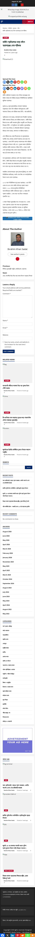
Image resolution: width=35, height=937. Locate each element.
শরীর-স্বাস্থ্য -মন (6, 713)
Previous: (14, 267)
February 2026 (8, 553)
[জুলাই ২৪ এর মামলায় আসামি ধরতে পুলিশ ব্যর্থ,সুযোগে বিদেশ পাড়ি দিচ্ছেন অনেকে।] (17, 833)
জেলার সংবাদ (6, 656)
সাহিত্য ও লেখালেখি (7, 721)
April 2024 (6, 605)
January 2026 (7, 558)
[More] (25, 82)
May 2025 (6, 566)
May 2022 (6, 614)
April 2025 (6, 570)
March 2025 (7, 575)
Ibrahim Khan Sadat (10, 50)
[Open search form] (19, 21)
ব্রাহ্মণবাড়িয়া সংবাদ (7, 691)
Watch (30, 22)
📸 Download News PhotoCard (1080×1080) (17, 218)
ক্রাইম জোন (5, 639)
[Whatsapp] (22, 82)
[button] (2, 21)
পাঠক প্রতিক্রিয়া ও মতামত (9, 669)
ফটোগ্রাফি (5, 678)
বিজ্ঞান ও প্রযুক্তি (7, 682)
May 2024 (6, 601)
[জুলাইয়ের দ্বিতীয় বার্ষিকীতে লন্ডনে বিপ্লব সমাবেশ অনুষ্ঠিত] (17, 437)
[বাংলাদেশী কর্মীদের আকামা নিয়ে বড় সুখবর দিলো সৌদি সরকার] (17, 373)
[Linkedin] (11, 82)
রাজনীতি (4, 704)
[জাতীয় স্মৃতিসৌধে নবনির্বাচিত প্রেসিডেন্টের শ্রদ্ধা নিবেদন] (17, 803)
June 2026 (6, 536)
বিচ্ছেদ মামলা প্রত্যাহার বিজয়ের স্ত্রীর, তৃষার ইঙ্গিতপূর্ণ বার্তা (16, 501)
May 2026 (6, 540)
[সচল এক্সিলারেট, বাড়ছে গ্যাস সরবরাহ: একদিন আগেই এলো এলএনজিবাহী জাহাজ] (17, 773)
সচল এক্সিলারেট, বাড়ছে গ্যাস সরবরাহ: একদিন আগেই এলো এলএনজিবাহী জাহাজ (16, 786)
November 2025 (8, 562)
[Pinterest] (15, 82)
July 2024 (6, 592)
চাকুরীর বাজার (6, 648)
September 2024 (8, 583)
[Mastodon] (22, 88)
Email (5, 328)
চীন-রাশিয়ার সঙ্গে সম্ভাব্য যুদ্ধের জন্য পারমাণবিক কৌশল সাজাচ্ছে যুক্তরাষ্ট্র (17, 418)
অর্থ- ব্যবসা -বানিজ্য (7, 626)
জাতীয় (4, 652)
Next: (17, 274)
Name (5, 321)
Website (5, 335)
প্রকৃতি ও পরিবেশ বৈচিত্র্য (8, 674)
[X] (8, 82)
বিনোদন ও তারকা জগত (8, 687)
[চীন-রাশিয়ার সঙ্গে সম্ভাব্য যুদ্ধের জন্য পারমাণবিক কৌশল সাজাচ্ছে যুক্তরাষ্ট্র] (17, 405)
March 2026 (7, 549)
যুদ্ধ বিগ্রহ (5, 700)
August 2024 (7, 588)
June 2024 (6, 596)
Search (6, 462)
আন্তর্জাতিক (6, 37)
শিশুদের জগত (6, 717)
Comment (7, 294)
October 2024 (7, 579)
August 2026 (7, 532)
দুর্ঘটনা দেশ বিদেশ (7, 661)
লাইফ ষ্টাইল (5, 708)
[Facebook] (4, 82)
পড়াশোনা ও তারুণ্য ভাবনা (8, 665)
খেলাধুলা (4, 643)
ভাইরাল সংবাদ (6, 695)
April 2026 (6, 544)
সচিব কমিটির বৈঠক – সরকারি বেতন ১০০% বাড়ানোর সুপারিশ (16, 506)
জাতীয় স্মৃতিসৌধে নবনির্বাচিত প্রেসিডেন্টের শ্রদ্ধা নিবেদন (15, 488)
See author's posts (17, 254)
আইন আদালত (6, 630)
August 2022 (7, 609)
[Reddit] (18, 82)
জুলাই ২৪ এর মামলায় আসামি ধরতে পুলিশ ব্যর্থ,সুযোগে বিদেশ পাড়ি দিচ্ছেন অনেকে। (14, 846)
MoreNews (26, 932)
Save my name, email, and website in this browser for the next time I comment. (17, 344)
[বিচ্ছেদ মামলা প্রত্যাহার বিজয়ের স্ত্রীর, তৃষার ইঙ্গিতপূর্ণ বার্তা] (17, 863)
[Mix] (25, 88)
